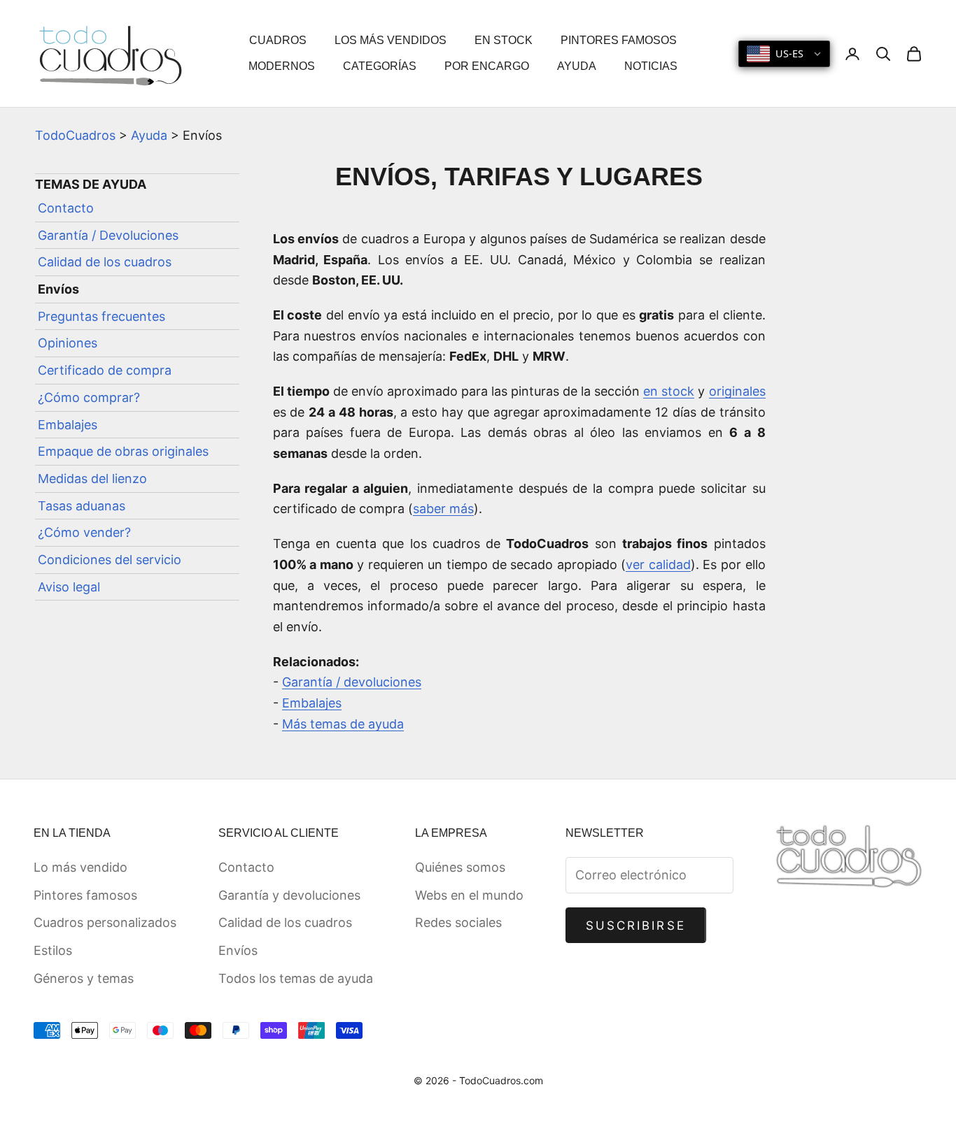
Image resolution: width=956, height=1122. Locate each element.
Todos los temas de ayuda (295, 978)
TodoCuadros (75, 135)
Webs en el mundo (469, 895)
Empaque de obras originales (123, 451)
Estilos (53, 950)
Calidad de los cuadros (104, 262)
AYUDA (576, 66)
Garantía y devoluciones (289, 895)
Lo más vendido (80, 867)
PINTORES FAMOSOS (619, 40)
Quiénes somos (460, 867)
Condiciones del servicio (109, 559)
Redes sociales (458, 922)
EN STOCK (504, 40)
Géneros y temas (84, 978)
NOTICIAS (650, 66)
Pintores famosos (85, 895)
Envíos (238, 950)
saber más (443, 508)
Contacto (66, 208)
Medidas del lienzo (92, 478)
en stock (668, 391)
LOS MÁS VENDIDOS (391, 40)
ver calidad (658, 564)
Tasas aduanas (81, 505)
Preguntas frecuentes (101, 316)
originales (737, 391)
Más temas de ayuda (343, 724)
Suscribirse (636, 926)
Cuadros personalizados (105, 922)
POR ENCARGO (486, 66)
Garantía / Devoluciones (108, 235)
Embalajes (67, 424)
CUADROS (278, 40)
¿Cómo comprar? (89, 397)
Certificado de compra (104, 370)
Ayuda (149, 135)
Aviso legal (69, 587)
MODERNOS (281, 66)
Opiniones (67, 343)
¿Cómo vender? (84, 532)
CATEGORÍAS (379, 66)
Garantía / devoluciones (351, 682)
